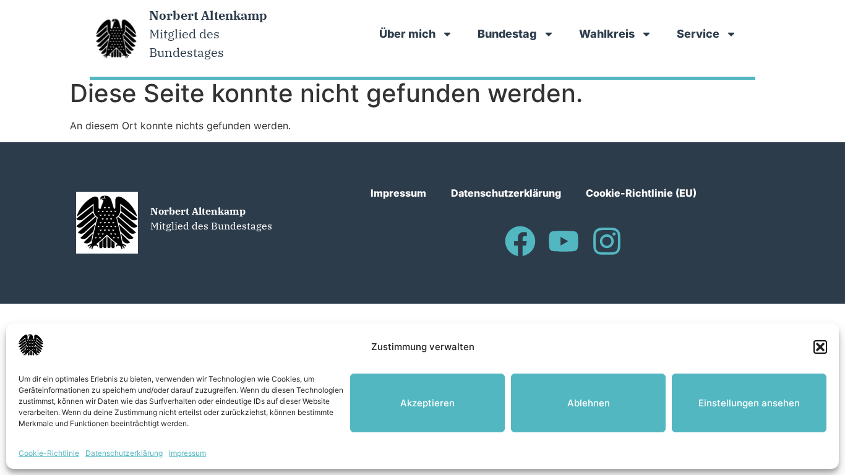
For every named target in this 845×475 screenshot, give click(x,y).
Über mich (407, 33)
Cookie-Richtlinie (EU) (641, 193)
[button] (820, 347)
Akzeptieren (427, 403)
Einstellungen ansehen (749, 403)
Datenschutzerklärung (124, 453)
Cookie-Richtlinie (49, 453)
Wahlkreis (607, 33)
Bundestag (507, 33)
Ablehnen (588, 403)
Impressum (187, 453)
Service (698, 33)
